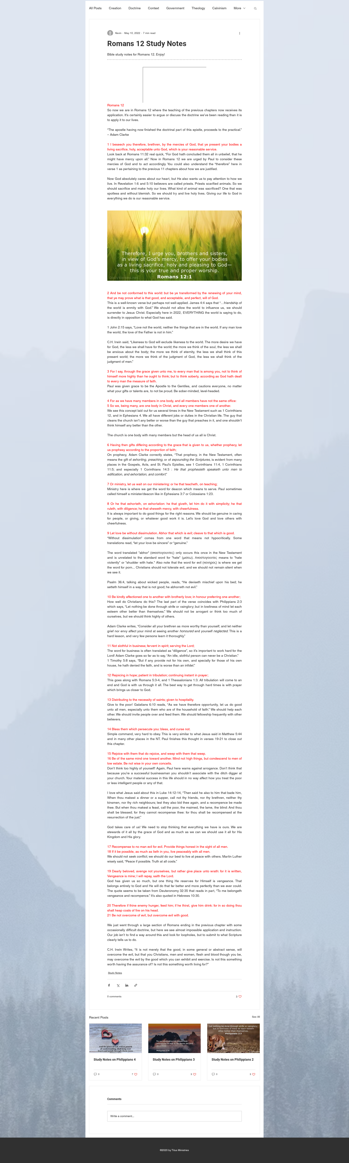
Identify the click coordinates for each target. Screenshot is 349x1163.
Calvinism (219, 8)
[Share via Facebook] (109, 985)
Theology (198, 8)
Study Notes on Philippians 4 (115, 1059)
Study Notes (115, 972)
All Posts (95, 8)
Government (175, 8)
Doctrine (135, 8)
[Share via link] (135, 985)
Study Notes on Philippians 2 (233, 1059)
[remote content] (174, 85)
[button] (255, 8)
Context (153, 8)
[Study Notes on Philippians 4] (115, 1038)
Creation (115, 8)
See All (256, 1016)
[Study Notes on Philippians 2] (233, 1038)
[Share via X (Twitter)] (118, 985)
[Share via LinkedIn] (127, 985)
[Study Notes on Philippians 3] (174, 1038)
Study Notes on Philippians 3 (174, 1059)
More (237, 8)
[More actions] (239, 33)
